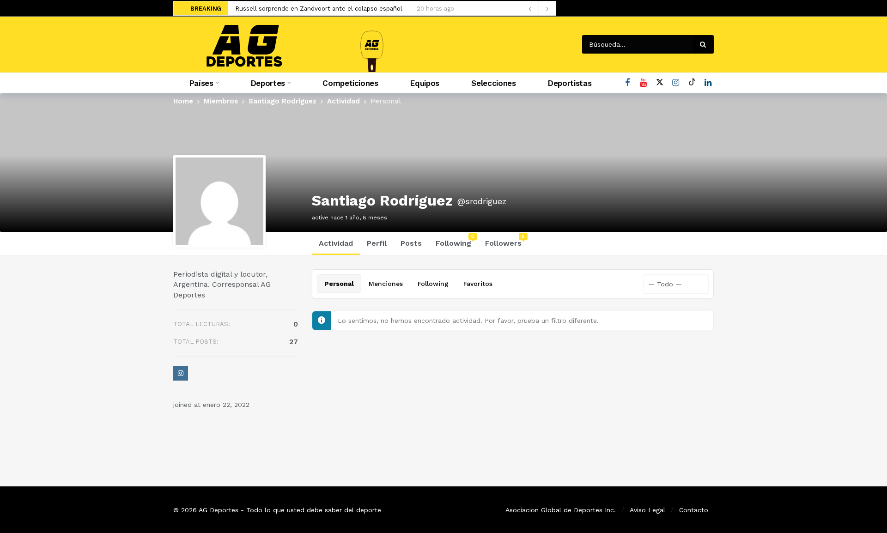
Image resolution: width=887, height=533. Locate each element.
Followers (505, 241)
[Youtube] (643, 83)
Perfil (377, 243)
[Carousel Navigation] (538, 8)
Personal (339, 283)
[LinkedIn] (708, 83)
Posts (411, 243)
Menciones (386, 283)
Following (455, 241)
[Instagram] (675, 83)
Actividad (336, 243)
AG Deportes (218, 510)
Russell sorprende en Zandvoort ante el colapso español (318, 8)
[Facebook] (627, 83)
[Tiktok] (692, 83)
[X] (659, 83)
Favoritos (477, 283)
